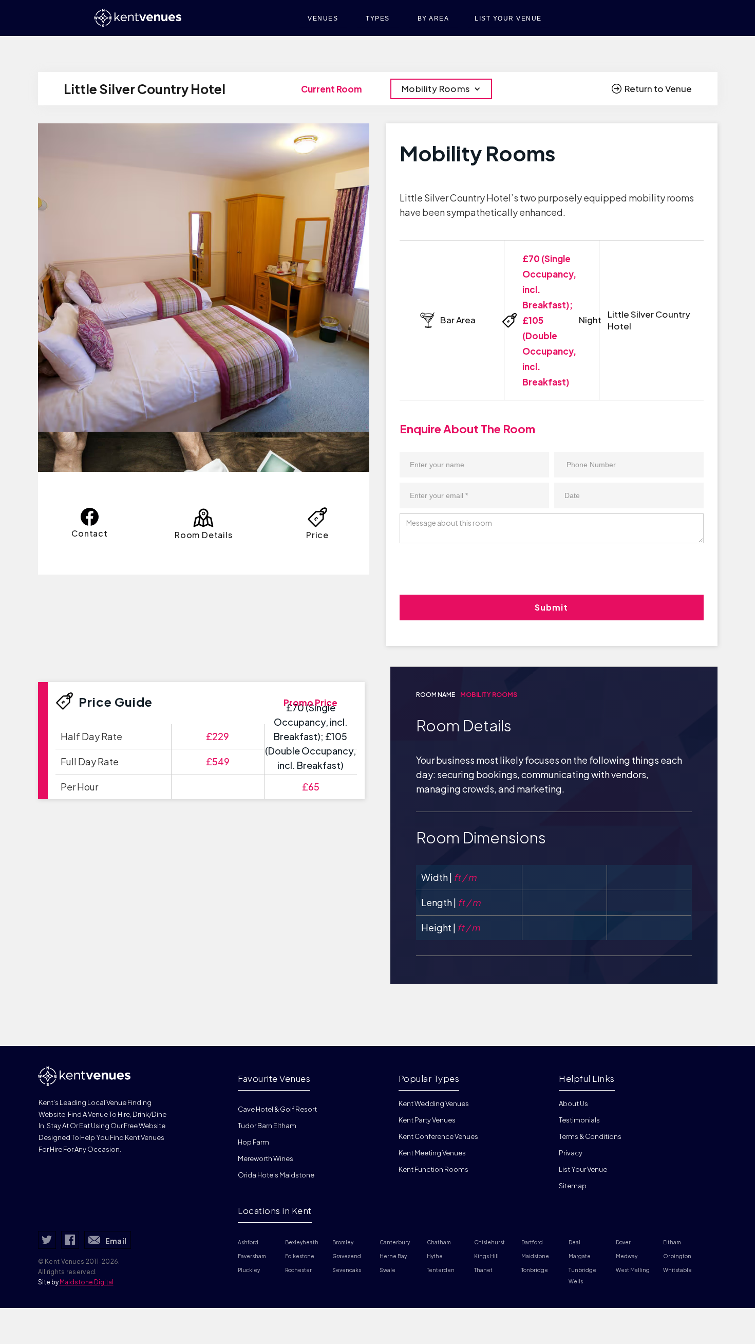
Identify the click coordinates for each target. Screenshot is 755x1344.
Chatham (439, 1242)
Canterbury (395, 1242)
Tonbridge (534, 1270)
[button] (441, 89)
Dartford (532, 1242)
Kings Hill (486, 1256)
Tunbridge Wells (583, 1275)
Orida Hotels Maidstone (276, 1175)
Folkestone (299, 1256)
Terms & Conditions (590, 1136)
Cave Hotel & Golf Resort (277, 1109)
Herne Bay (393, 1256)
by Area (433, 18)
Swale (387, 1270)
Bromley (342, 1242)
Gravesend (346, 1256)
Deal (574, 1242)
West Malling (633, 1270)
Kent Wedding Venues (434, 1103)
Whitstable (677, 1270)
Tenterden (441, 1270)
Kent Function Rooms (433, 1169)
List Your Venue (583, 1169)
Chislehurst (489, 1242)
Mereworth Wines (265, 1158)
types (378, 18)
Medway (626, 1256)
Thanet (483, 1270)
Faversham (252, 1256)
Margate (580, 1256)
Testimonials (579, 1120)
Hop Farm (253, 1142)
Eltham (672, 1242)
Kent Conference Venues (438, 1136)
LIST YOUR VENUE (508, 18)
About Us (573, 1103)
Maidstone (535, 1256)
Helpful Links (587, 1078)
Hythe (435, 1256)
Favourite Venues (274, 1078)
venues (323, 18)
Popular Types (429, 1078)
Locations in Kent (275, 1210)
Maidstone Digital (87, 1282)
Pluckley (249, 1270)
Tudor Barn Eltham (267, 1125)
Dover (623, 1242)
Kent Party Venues (427, 1120)
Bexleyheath (301, 1242)
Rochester (298, 1270)
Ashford (248, 1242)
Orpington (677, 1256)
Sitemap (573, 1186)
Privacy (570, 1153)
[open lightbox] (204, 277)
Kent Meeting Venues (432, 1153)
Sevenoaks (346, 1270)
